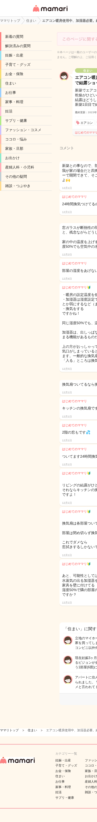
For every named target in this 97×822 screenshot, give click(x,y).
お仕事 (10, 92)
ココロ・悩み (16, 139)
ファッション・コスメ (23, 130)
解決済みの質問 (18, 46)
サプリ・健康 (16, 120)
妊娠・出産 (14, 55)
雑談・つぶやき (18, 186)
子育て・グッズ (18, 64)
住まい (10, 83)
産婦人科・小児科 (19, 167)
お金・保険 (14, 74)
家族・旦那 (14, 148)
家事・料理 (14, 102)
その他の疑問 (16, 176)
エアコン (86, 123)
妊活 (8, 111)
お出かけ (12, 158)
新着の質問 (14, 36)
